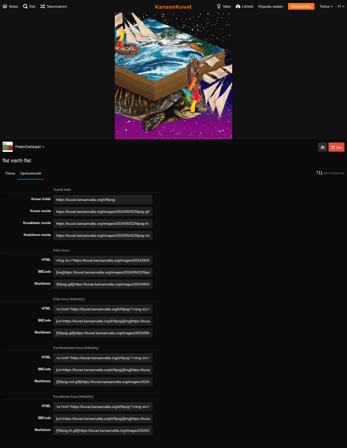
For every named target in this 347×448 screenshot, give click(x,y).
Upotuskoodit (30, 173)
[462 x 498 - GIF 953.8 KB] (322, 147)
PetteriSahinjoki (28, 147)
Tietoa (10, 173)
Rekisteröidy (301, 6)
